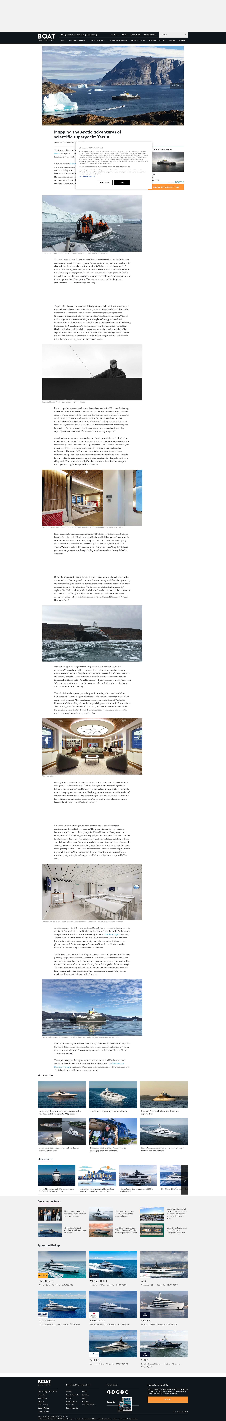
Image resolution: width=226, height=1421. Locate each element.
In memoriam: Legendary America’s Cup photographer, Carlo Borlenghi (108, 1149)
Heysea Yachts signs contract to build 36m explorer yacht (136, 1190)
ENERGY (145, 1320)
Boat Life (70, 1405)
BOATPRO (182, 41)
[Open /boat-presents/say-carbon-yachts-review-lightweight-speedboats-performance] (50, 1230)
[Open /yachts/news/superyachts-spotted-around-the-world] (164, 1094)
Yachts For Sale (72, 1395)
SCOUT (145, 1360)
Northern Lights (112, 934)
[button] (177, 86)
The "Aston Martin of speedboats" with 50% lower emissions (75, 1230)
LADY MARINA (98, 1320)
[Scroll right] (184, 1180)
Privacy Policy (43, 1411)
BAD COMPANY (47, 1320)
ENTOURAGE (46, 1281)
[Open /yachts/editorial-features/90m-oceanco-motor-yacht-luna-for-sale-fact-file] (62, 1094)
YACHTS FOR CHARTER (118, 41)
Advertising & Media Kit (47, 1392)
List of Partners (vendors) (87, 176)
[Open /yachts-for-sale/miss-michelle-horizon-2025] (113, 1264)
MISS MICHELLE (98, 1281)
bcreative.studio (89, 1405)
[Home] (48, 38)
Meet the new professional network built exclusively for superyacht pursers (75, 1213)
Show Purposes (104, 182)
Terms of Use (43, 1405)
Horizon (93, 1285)
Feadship (94, 1324)
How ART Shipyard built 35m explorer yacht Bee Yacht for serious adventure (56, 1190)
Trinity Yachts (44, 1324)
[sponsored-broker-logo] (43, 1278)
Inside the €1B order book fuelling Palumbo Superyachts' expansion (177, 1230)
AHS (143, 1281)
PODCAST (115, 35)
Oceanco (145, 1285)
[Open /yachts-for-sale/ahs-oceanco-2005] (164, 1264)
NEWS (63, 41)
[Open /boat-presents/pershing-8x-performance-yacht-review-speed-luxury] (101, 1230)
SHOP (124, 35)
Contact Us (42, 1398)
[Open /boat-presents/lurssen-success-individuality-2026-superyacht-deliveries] (101, 1214)
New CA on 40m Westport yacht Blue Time (178, 1189)
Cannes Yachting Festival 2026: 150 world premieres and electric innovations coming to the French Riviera (177, 1214)
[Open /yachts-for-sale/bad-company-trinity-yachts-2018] (62, 1304)
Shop (84, 1398)
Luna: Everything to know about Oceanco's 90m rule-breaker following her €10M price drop (60, 1112)
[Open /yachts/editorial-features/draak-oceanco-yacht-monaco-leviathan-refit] (164, 1131)
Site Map (85, 1402)
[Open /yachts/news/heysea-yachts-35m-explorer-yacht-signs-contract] (138, 1175)
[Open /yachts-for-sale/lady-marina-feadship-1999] (113, 1304)
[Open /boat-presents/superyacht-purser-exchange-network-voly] (50, 1214)
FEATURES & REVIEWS (77, 41)
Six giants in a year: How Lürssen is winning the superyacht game (124, 1213)
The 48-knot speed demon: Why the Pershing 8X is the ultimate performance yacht (126, 1230)
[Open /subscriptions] (123, 1404)
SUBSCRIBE (135, 35)
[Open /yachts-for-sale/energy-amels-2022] (164, 1304)
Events (84, 1392)
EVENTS (172, 41)
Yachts (69, 1392)
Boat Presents (72, 1408)
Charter (69, 1398)
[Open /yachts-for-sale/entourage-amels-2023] (62, 1264)
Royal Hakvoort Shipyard (151, 1364)
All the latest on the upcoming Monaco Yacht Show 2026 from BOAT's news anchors (97, 1190)
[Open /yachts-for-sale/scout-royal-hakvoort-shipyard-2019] (164, 1343)
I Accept (122, 182)
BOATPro (85, 1395)
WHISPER (95, 1360)
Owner (57, 153)
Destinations (71, 1402)
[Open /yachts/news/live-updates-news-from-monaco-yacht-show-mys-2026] (97, 1175)
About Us (41, 1395)
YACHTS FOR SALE (97, 41)
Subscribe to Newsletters (166, 187)
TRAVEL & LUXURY (138, 41)
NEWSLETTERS (150, 35)
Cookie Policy (43, 1408)
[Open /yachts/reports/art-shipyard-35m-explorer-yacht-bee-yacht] (56, 1175)
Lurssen (93, 1364)
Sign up (168, 1400)
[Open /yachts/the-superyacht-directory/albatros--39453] (166, 162)
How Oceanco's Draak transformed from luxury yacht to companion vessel (162, 1149)
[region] (114, 165)
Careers (41, 1402)
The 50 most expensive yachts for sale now (108, 1111)
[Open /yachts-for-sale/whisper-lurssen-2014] (113, 1343)
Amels (41, 1285)
